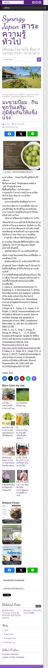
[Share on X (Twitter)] (10, 378)
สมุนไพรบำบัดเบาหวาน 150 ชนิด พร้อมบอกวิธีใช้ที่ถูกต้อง (8, 431)
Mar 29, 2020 (19, 124)
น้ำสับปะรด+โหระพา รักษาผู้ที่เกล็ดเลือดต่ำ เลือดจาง (22, 432)
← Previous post (8, 588)
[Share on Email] (34, 378)
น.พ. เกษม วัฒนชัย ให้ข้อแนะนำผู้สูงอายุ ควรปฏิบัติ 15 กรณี (22, 490)
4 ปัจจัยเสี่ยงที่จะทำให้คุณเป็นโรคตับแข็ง (8, 487)
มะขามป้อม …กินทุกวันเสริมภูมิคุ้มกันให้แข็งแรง (18, 96)
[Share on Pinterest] (22, 378)
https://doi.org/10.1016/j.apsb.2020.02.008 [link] (21, 348)
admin (7, 124)
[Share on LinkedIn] (16, 378)
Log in (6, 630)
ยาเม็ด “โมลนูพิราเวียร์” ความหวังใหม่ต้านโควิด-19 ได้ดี (22, 461)
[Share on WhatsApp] (28, 378)
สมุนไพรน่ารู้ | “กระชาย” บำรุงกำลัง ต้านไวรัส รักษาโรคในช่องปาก (11, 614)
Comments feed (10, 638)
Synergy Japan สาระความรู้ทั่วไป (20, 30)
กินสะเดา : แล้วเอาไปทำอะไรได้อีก (32, 611)
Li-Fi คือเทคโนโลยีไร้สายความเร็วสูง (8, 405)
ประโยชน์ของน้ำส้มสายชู (21, 404)
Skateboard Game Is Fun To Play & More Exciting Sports (8, 461)
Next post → (19, 588)
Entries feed (8, 634)
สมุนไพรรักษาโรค (32, 94)
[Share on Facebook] (4, 378)
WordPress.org (9, 642)
